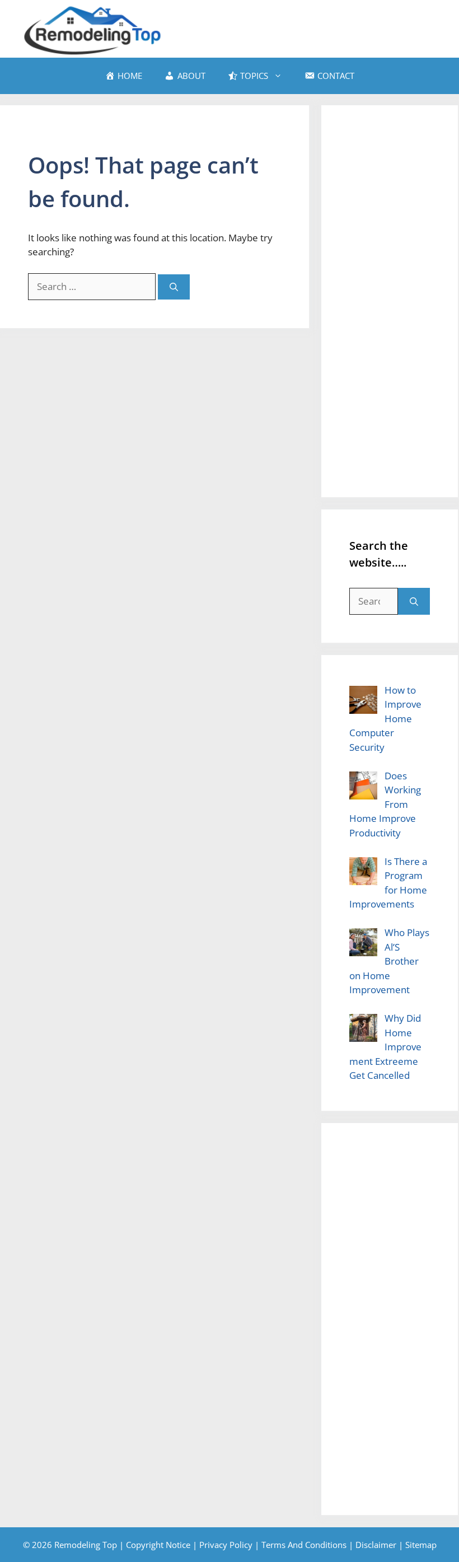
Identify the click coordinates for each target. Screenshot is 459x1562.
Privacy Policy (225, 1544)
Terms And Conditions (303, 1544)
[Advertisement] (389, 301)
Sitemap (421, 1544)
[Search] (174, 287)
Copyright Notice (158, 1544)
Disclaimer (375, 1544)
